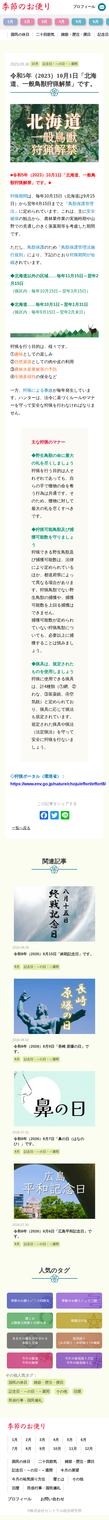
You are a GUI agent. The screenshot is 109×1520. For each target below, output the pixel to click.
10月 (57, 1449)
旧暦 (77, 1391)
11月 (73, 1449)
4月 (62, 22)
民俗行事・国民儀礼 (25, 1400)
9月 (42, 1449)
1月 (10, 22)
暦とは (58, 1479)
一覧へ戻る (21, 828)
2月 (27, 22)
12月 (89, 1449)
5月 (78, 22)
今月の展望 (70, 1470)
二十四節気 (45, 34)
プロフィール (84, 7)
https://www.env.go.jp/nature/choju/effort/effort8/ (58, 784)
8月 (28, 1449)
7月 (15, 1449)
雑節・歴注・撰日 (76, 34)
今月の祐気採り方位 (28, 1479)
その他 (61, 1391)
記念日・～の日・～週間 (29, 1391)
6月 (96, 22)
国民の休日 (20, 34)
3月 (44, 22)
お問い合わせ (52, 1499)
